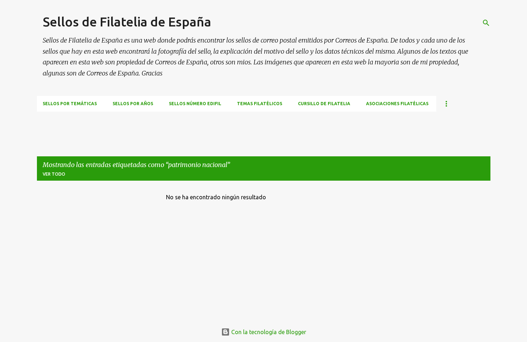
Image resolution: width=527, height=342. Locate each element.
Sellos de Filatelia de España (127, 21)
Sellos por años (133, 103)
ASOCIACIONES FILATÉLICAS (397, 103)
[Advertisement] (167, 128)
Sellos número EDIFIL (195, 103)
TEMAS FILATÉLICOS (259, 103)
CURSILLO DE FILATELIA (324, 103)
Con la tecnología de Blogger (268, 332)
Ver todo (54, 174)
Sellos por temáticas (70, 103)
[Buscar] (486, 22)
